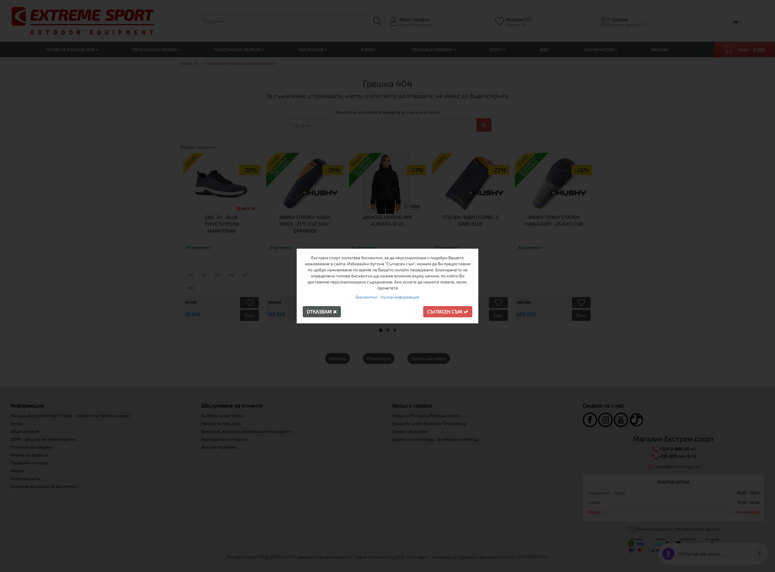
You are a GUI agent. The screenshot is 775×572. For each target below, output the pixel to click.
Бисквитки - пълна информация (387, 296)
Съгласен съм (445, 311)
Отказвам (320, 311)
